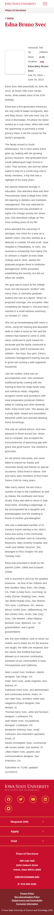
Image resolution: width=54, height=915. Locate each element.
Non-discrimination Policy (27, 897)
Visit (14, 841)
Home (10, 18)
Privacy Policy (27, 893)
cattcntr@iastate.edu (27, 876)
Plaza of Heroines (15, 10)
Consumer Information (27, 904)
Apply (15, 831)
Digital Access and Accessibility (27, 900)
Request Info (20, 821)
